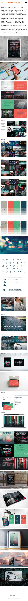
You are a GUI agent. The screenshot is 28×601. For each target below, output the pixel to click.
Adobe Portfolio (16, 598)
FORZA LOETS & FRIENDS (10, 3)
